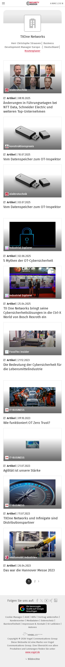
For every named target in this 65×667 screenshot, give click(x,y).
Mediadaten (33, 620)
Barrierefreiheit (12, 623)
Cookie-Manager (14, 617)
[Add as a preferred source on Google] (32, 608)
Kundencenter (17, 620)
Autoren (32, 627)
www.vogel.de (32, 652)
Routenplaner (32, 50)
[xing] (50, 601)
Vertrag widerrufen (48, 617)
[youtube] (45, 600)
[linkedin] (55, 600)
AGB (27, 617)
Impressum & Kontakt (34, 623)
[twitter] (40, 601)
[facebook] (36, 600)
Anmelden (56, 3)
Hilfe (34, 617)
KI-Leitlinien (54, 623)
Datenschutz (47, 620)
